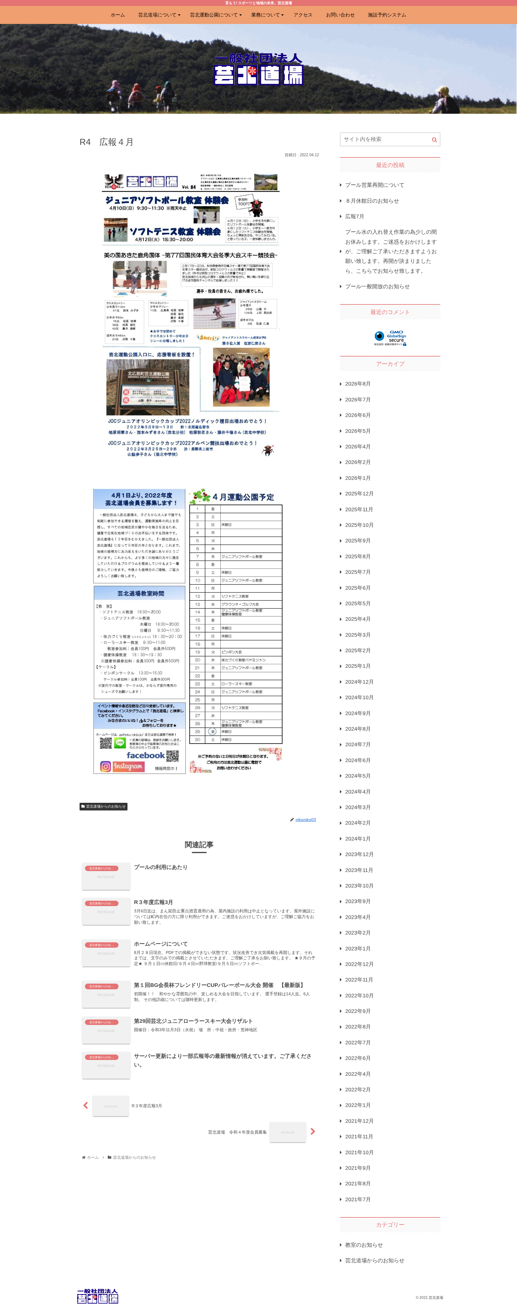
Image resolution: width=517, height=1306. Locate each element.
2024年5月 (358, 776)
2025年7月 (358, 572)
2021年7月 (358, 1199)
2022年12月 (359, 964)
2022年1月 (358, 1105)
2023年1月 (358, 948)
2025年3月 (358, 635)
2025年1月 (358, 666)
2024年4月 (358, 791)
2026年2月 (358, 462)
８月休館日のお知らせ (372, 201)
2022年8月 (358, 1027)
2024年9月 (358, 713)
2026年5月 (358, 431)
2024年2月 (358, 823)
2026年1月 (358, 478)
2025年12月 (359, 494)
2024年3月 (358, 807)
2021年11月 (359, 1137)
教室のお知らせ (364, 1245)
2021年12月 (359, 1121)
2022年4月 (358, 1074)
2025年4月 (358, 619)
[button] (435, 140)
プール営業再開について (375, 185)
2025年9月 (358, 541)
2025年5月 (358, 603)
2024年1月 (358, 838)
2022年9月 (358, 1011)
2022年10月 (359, 995)
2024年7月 (358, 744)
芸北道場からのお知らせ (106, 806)
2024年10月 (359, 697)
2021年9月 (358, 1168)
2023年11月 (359, 870)
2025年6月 (358, 588)
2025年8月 (358, 556)
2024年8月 (358, 729)
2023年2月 (358, 933)
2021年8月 (358, 1184)
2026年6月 (358, 415)
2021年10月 (359, 1152)
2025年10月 (359, 525)
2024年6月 (358, 760)
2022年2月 (358, 1090)
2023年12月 (359, 854)
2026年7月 (358, 399)
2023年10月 (359, 886)
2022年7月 (358, 1042)
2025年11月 (359, 509)
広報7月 (354, 216)
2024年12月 (359, 682)
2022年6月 (358, 1058)
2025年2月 (358, 650)
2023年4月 (358, 917)
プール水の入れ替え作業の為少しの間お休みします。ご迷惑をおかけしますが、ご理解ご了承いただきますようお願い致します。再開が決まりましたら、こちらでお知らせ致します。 (391, 251)
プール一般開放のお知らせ (377, 286)
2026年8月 (358, 384)
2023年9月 (358, 901)
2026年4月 (358, 447)
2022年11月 (359, 980)
